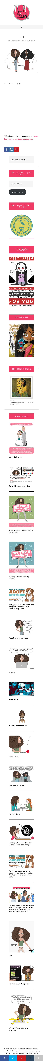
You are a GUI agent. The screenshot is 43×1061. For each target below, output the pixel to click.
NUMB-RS (13, 699)
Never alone (14, 814)
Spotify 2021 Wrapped (19, 984)
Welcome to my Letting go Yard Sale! (21, 531)
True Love (13, 757)
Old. (11, 956)
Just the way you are (18, 638)
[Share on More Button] (38, 1058)
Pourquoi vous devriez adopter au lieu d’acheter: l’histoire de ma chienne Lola (21, 874)
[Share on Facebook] (4, 1058)
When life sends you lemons (18, 1029)
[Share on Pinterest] (21, 1058)
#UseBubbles (15, 457)
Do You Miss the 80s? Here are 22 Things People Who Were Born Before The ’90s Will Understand (21, 909)
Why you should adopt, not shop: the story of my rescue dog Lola (21, 607)
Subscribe (17, 192)
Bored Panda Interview (20, 486)
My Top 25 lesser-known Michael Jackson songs (20, 844)
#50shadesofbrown (18, 726)
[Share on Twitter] (13, 1058)
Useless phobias (16, 785)
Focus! (12, 672)
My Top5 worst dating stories (19, 578)
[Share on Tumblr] (30, 1058)
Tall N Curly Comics (21, 12)
